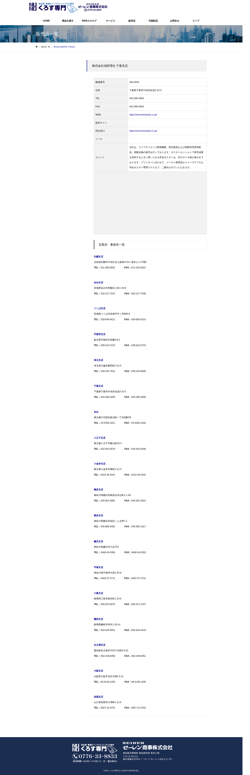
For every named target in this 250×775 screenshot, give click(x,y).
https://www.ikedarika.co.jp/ (143, 114)
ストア (196, 21)
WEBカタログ (89, 21)
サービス (110, 21)
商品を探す (68, 21)
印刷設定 (153, 21)
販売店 (131, 21)
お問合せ (174, 21)
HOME (46, 21)
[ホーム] (36, 47)
